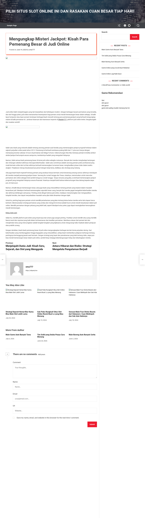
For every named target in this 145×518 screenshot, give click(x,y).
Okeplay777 (62, 119)
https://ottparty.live (31, 270)
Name (15, 382)
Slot (103, 100)
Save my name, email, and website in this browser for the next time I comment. (48, 418)
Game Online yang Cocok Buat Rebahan (116, 68)
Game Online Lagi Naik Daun (112, 74)
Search (104, 32)
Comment (17, 362)
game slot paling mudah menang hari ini (116, 108)
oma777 (32, 50)
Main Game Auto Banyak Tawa (18, 335)
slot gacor (105, 103)
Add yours (41, 354)
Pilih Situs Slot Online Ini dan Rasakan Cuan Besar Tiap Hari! (70, 11)
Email (15, 394)
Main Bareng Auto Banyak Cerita (82, 335)
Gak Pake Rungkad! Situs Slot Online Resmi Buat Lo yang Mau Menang (50, 314)
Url (14, 406)
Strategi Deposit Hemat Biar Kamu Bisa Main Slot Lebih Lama (20, 313)
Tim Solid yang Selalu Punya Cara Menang (51, 336)
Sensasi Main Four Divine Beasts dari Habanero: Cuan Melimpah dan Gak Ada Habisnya (82, 314)
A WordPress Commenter (110, 85)
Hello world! (126, 85)
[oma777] (16, 268)
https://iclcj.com (11, 213)
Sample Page (12, 25)
